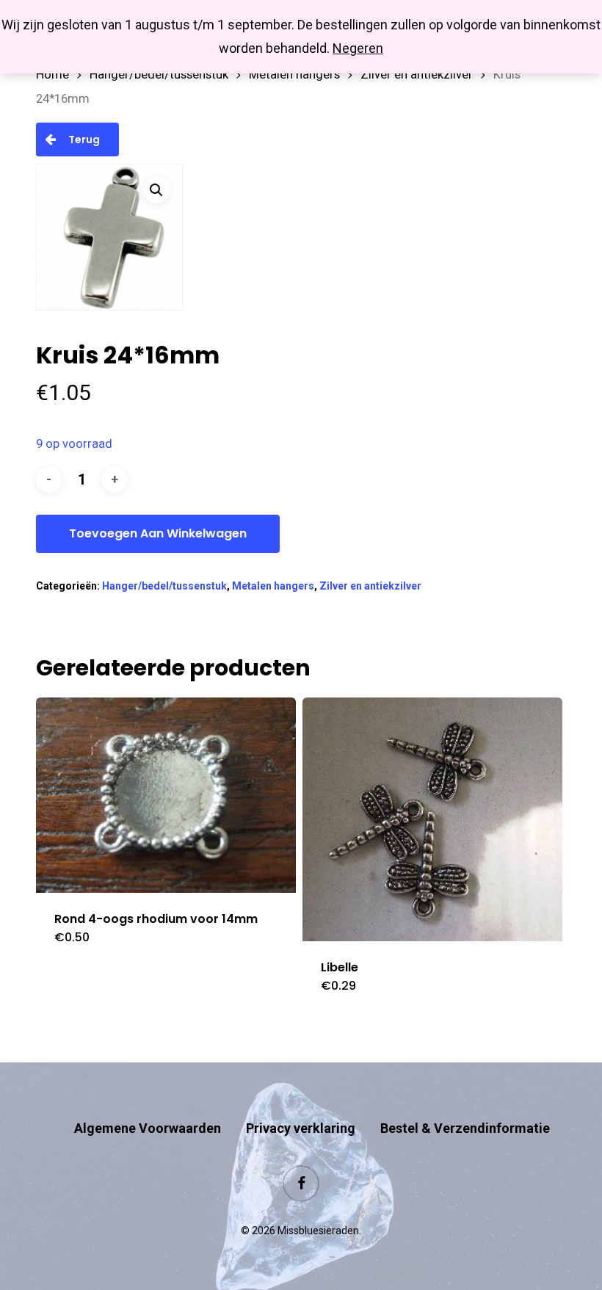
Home (52, 74)
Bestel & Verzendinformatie (465, 1128)
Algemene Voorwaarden (147, 1128)
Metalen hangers (294, 74)
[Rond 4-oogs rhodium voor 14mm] (166, 794)
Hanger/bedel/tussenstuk (159, 74)
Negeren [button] (358, 48)
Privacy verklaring (300, 1128)
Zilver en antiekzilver (416, 74)
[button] (156, 190)
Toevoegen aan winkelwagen (158, 533)
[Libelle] (432, 819)
